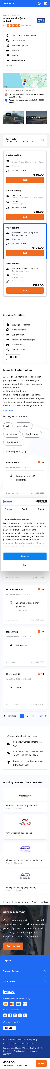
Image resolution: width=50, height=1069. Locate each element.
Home (8, 902)
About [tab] (41, 509)
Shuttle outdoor (13, 442)
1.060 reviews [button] (26, 25)
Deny (25, 565)
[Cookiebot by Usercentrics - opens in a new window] (35, 501)
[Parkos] (8, 3)
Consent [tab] (9, 509)
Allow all (25, 556)
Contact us (13, 946)
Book (25, 180)
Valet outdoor (23, 426)
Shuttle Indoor (32, 434)
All (7, 426)
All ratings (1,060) (14, 451)
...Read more (22, 610)
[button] (25, 960)
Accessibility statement (24, 1044)
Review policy (8, 1044)
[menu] (33, 90)
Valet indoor (12, 434)
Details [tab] (25, 509)
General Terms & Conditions (14, 1039)
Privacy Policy (32, 1039)
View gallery (36, 117)
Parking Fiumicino (21, 902)
